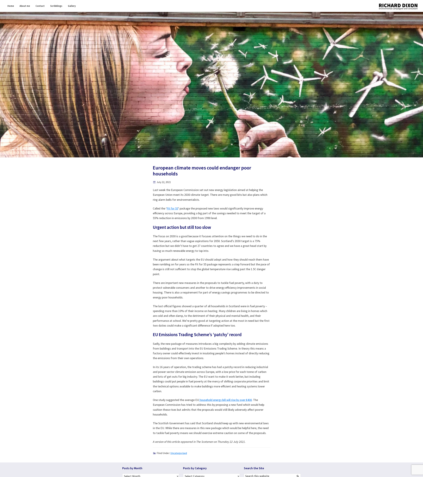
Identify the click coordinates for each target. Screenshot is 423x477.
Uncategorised (178, 453)
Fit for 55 (172, 208)
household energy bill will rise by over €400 (225, 400)
